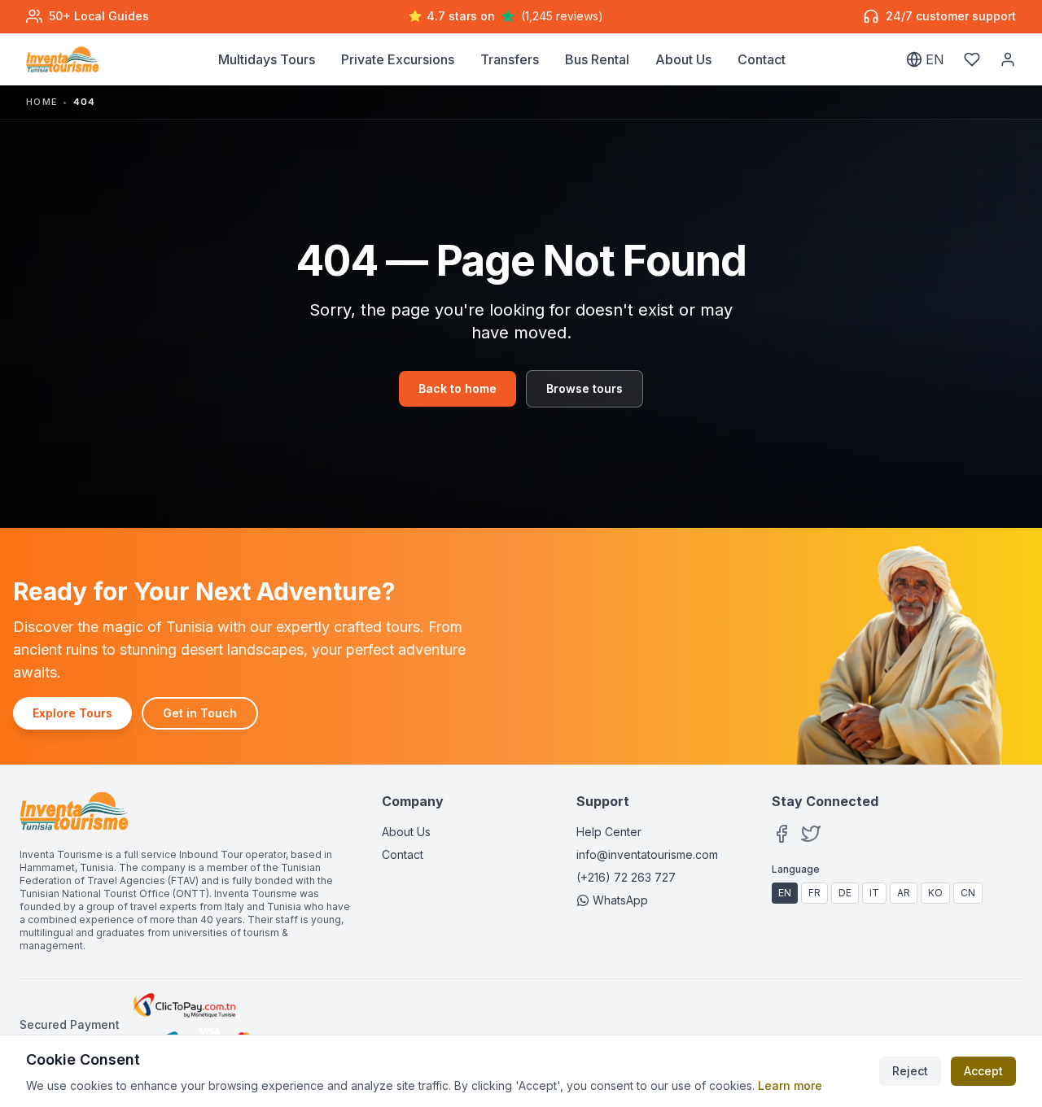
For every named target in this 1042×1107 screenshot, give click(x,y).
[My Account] (1008, 59)
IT (874, 893)
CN (968, 893)
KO (935, 893)
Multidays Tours (266, 59)
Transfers (509, 59)
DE (845, 893)
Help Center (608, 832)
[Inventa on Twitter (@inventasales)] (811, 833)
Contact (762, 59)
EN (784, 893)
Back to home (457, 388)
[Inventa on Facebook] (781, 833)
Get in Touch (200, 713)
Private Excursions (397, 59)
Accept (983, 1071)
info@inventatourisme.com (647, 854)
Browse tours (584, 388)
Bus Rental (597, 59)
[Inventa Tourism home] (62, 59)
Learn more (790, 1085)
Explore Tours (72, 713)
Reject (910, 1071)
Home (42, 101)
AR (903, 893)
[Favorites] (972, 59)
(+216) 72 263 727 (626, 877)
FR (814, 893)
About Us (683, 59)
